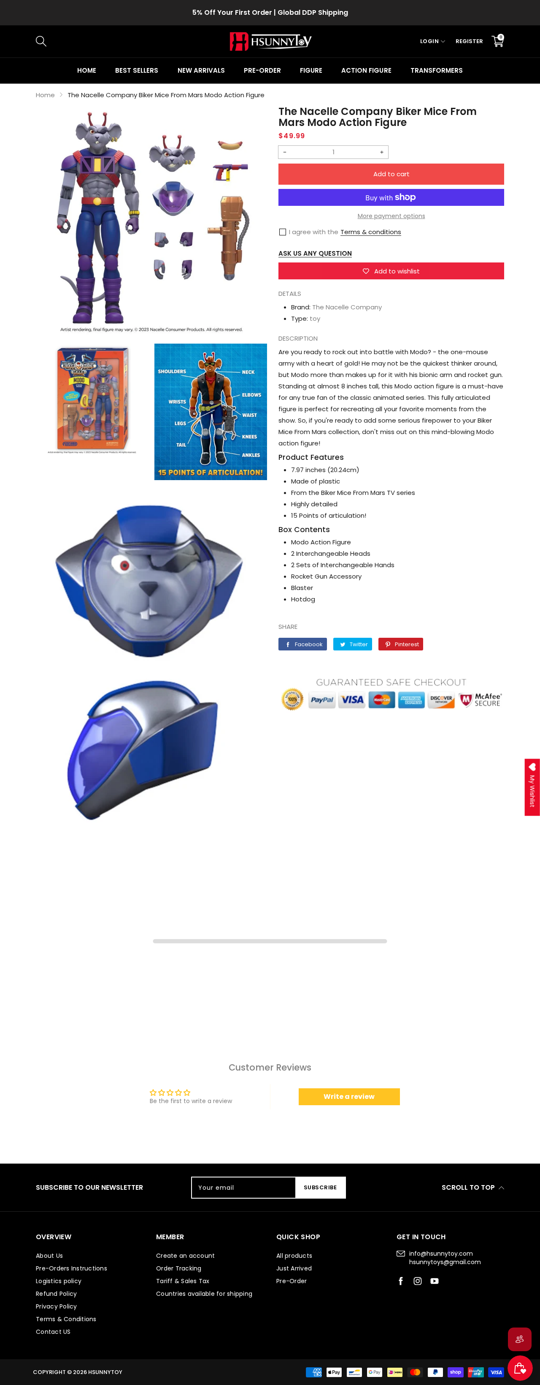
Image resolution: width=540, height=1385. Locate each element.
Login (429, 41)
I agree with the (313, 231)
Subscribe (320, 1187)
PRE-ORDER (262, 70)
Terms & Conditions (66, 1319)
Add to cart (391, 173)
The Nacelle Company (347, 307)
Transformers (436, 70)
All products (294, 1255)
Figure (311, 70)
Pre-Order (291, 1281)
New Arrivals (201, 70)
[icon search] (177, 41)
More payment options (391, 216)
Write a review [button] (349, 1096)
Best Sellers (136, 70)
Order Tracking (179, 1268)
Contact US (53, 1332)
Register (469, 41)
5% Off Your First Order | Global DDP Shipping (270, 12)
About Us (49, 1255)
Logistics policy (58, 1281)
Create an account (185, 1255)
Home (86, 70)
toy (315, 318)
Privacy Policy (56, 1306)
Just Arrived (294, 1268)
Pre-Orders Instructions (71, 1268)
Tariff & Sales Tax (183, 1281)
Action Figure (366, 70)
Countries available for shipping (204, 1293)
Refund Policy (56, 1293)
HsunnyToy (105, 1372)
